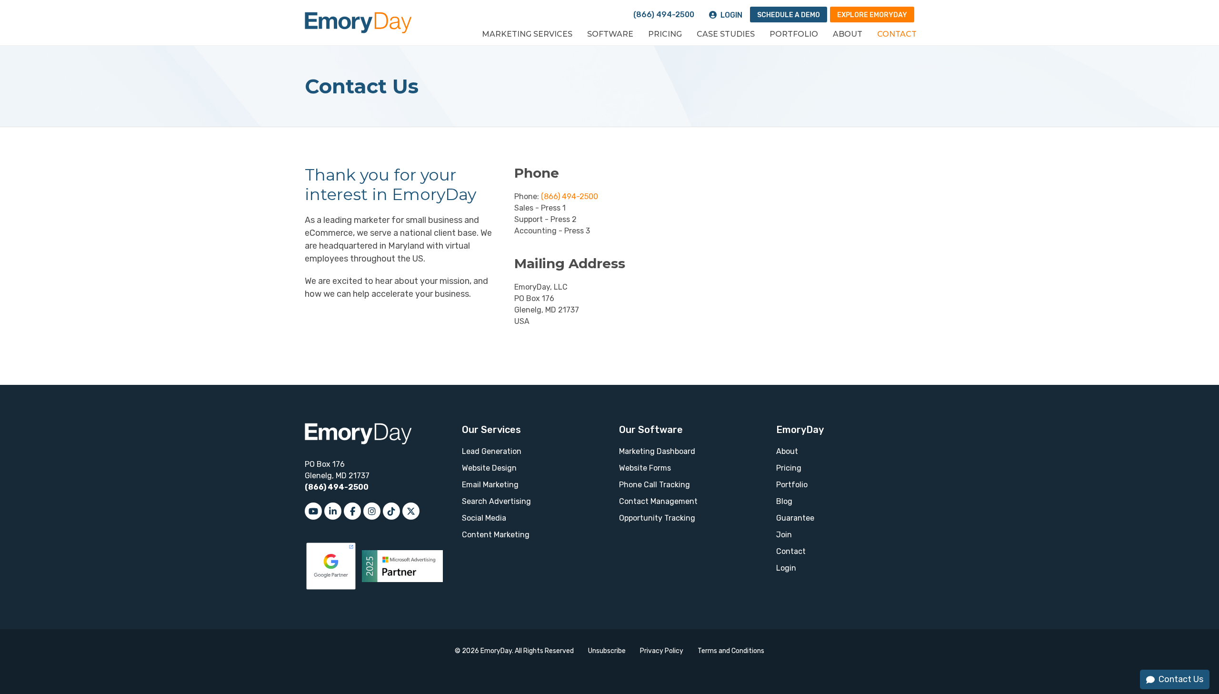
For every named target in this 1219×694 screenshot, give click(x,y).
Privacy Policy (661, 651)
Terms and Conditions (731, 651)
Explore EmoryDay (872, 15)
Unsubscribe (607, 651)
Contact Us (1181, 679)
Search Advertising (496, 501)
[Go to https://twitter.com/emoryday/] (411, 511)
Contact (897, 34)
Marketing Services (527, 34)
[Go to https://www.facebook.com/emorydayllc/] (352, 511)
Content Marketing (496, 534)
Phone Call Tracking (654, 484)
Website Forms (645, 468)
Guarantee (795, 518)
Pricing (665, 34)
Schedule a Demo (788, 15)
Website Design (489, 468)
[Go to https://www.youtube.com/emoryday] (313, 511)
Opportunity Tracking (657, 518)
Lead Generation (491, 451)
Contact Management (658, 501)
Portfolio (793, 34)
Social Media (484, 518)
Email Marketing (490, 484)
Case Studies (726, 34)
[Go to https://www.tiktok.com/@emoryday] (391, 511)
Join (784, 534)
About (847, 34)
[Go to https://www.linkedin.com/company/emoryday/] (332, 511)
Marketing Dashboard (657, 451)
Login (731, 15)
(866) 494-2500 (663, 14)
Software (610, 34)
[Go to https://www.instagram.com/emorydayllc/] (371, 511)
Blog (784, 501)
